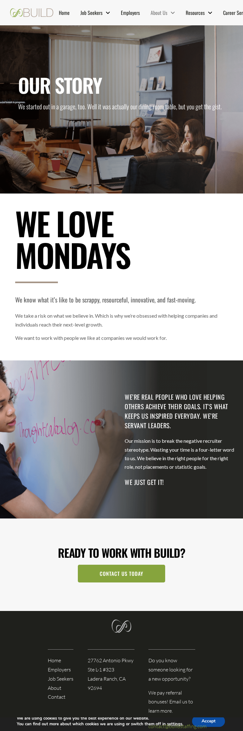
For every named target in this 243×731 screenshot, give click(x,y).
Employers (59, 669)
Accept (208, 721)
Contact (56, 697)
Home (54, 660)
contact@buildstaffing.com (177, 726)
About (54, 688)
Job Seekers (60, 679)
